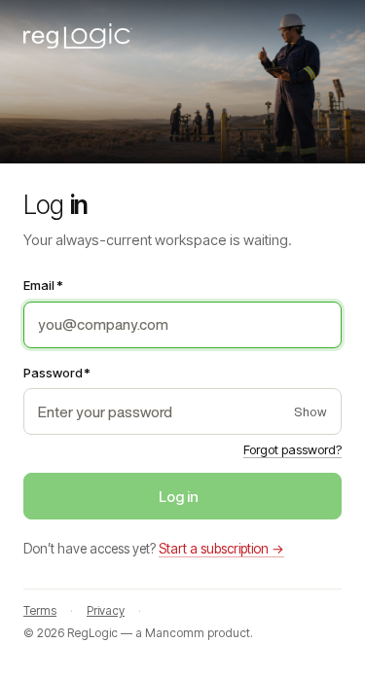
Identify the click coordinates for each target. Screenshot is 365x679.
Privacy (106, 610)
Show (310, 412)
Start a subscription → (221, 548)
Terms (39, 610)
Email (43, 285)
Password (57, 372)
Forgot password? (292, 449)
